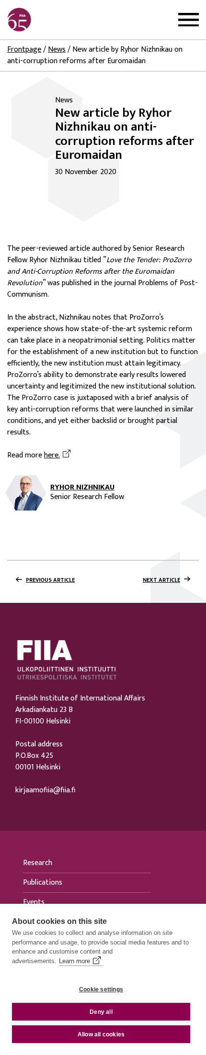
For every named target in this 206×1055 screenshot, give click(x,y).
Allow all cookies (101, 1034)
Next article (161, 580)
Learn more (74, 961)
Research (37, 862)
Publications (42, 882)
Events (34, 902)
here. (58, 455)
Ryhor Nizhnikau (82, 487)
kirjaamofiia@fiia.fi (45, 790)
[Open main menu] (188, 20)
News (57, 49)
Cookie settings (101, 989)
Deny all (101, 1012)
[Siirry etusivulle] (53, 20)
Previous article (50, 580)
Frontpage (24, 49)
